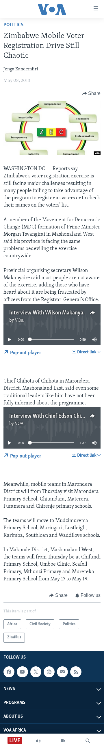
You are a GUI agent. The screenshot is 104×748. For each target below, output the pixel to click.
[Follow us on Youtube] (22, 671)
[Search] (87, 741)
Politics (13, 25)
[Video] (63, 741)
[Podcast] (49, 671)
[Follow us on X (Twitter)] (35, 671)
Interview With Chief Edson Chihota (50, 416)
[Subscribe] (62, 671)
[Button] (91, 93)
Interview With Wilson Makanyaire (49, 313)
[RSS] (75, 671)
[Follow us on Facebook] (8, 671)
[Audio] (38, 741)
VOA (19, 320)
